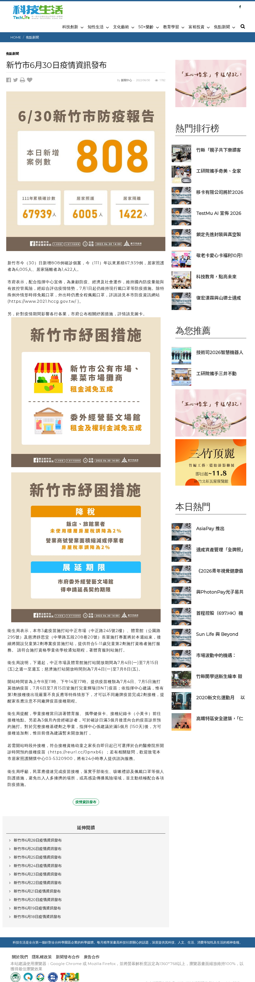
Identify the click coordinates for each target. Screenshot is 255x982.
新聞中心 (126, 80)
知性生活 (96, 26)
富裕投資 (196, 26)
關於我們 (20, 957)
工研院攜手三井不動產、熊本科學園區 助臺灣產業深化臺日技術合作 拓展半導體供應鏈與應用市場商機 (219, 373)
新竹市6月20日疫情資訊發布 (38, 899)
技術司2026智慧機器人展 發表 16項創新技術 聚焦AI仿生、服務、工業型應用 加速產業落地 (220, 352)
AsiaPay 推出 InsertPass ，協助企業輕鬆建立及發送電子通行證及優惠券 (219, 528)
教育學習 (171, 26)
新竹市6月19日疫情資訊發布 (37, 908)
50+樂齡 (146, 26)
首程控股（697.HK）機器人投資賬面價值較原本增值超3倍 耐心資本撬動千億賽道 (219, 613)
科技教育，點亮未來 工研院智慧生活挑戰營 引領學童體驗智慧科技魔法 (220, 276)
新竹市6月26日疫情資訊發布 (38, 848)
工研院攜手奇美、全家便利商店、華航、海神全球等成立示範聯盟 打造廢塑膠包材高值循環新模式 (218, 171)
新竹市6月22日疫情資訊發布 (38, 882)
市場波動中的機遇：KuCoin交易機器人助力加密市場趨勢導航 (220, 655)
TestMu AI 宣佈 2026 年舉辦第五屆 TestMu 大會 (218, 213)
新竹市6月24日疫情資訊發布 (38, 865)
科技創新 (70, 26)
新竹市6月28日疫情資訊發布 (38, 840)
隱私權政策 (42, 957)
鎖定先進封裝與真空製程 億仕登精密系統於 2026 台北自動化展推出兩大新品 (220, 234)
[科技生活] (38, 15)
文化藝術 (121, 26)
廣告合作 (92, 957)
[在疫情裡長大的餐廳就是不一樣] (210, 83)
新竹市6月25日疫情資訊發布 (38, 857)
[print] (23, 81)
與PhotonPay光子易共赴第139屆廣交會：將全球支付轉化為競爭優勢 (220, 592)
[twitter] (16, 81)
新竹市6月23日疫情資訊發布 (38, 874)
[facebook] (9, 81)
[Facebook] (240, 6)
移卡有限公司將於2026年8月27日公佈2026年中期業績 (219, 192)
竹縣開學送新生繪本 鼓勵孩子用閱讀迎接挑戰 (219, 676)
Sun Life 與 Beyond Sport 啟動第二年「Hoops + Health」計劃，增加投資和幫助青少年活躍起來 (220, 634)
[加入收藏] (30, 81)
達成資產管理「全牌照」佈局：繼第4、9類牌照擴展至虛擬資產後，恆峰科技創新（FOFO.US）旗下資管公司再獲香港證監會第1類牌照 (219, 549)
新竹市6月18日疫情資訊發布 (37, 916)
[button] (242, 26)
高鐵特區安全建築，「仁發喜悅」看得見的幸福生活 (219, 718)
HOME (15, 37)
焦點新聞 (222, 26)
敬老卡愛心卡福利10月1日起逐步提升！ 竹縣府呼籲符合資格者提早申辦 (219, 255)
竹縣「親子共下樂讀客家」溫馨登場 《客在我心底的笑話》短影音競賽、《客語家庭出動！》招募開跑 (219, 150)
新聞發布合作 (68, 957)
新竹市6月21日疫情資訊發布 (37, 891)
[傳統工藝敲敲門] (210, 462)
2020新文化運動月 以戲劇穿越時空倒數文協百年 (220, 697)
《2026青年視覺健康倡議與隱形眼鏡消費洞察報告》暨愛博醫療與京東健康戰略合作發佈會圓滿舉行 (219, 571)
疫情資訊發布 (85, 802)
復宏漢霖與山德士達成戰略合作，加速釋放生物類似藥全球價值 (218, 298)
